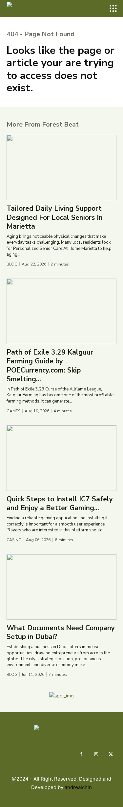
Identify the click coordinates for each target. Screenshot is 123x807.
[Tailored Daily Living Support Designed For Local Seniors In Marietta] (61, 167)
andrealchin (78, 787)
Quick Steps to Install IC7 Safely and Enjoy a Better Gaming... (60, 503)
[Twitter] (110, 754)
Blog (12, 264)
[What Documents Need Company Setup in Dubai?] (61, 587)
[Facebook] (81, 754)
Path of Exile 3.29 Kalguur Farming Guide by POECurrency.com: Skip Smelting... (50, 366)
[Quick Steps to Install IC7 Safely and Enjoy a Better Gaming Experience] (61, 458)
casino (14, 540)
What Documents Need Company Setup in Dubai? (61, 632)
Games (13, 411)
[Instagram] (96, 754)
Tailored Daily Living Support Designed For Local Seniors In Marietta (55, 217)
